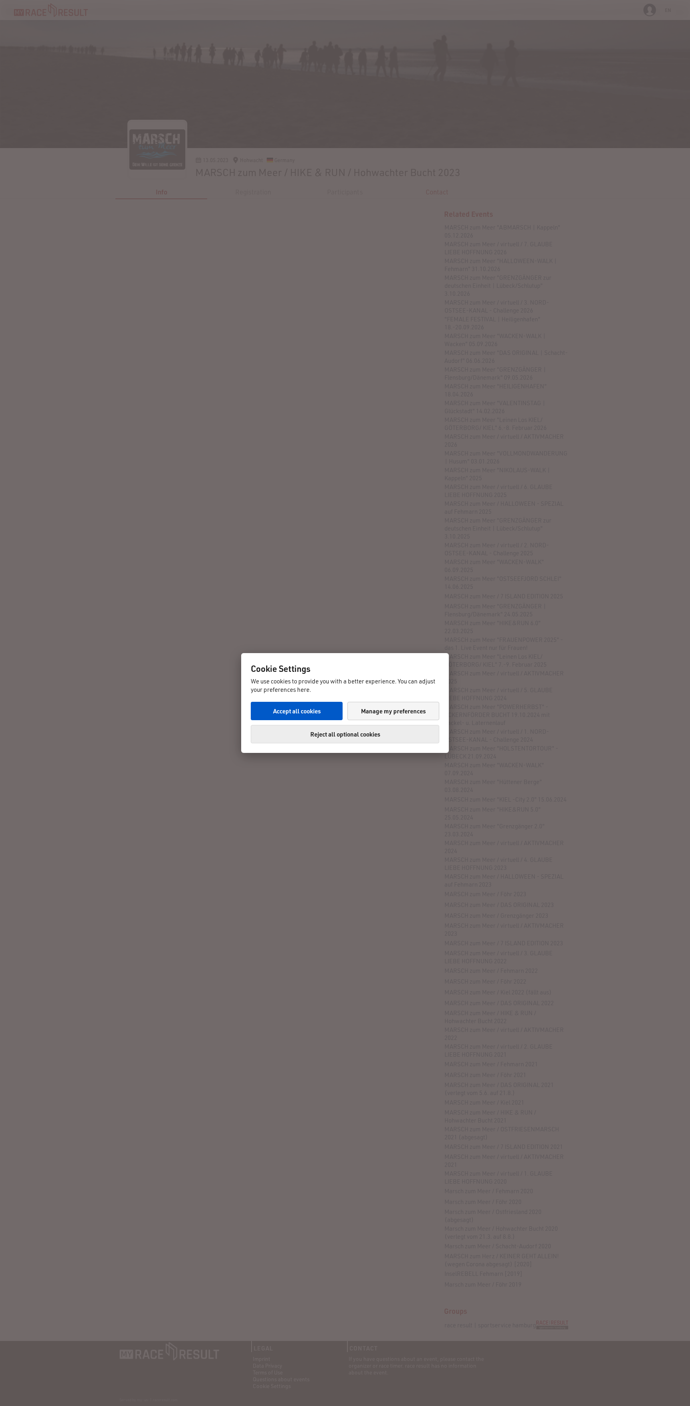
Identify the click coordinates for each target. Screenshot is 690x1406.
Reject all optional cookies (345, 734)
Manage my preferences (393, 711)
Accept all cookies (297, 711)
